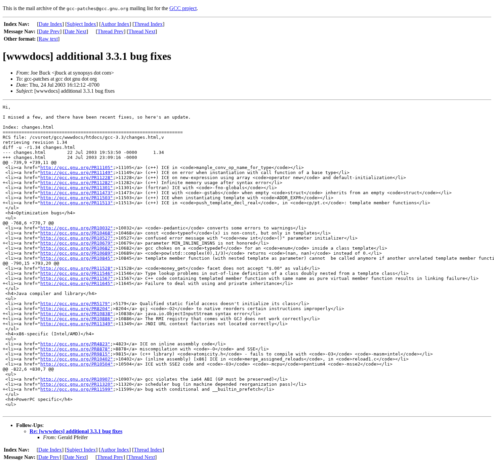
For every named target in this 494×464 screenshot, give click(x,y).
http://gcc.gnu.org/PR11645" (76, 283)
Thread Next (141, 31)
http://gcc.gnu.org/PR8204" (75, 308)
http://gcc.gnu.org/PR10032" (76, 227)
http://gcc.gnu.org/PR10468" (76, 233)
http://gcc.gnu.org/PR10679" (76, 243)
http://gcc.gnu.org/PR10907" (76, 379)
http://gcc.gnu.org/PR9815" (75, 353)
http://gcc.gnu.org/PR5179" (75, 303)
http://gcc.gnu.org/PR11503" (76, 197)
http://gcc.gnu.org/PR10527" (76, 238)
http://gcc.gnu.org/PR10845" (76, 258)
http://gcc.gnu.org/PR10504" (76, 364)
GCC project (183, 8)
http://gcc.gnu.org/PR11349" (76, 323)
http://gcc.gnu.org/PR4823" (75, 343)
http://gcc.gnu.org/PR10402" (76, 359)
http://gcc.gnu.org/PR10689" (76, 253)
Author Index (115, 24)
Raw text (48, 39)
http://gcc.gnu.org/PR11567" (76, 278)
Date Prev (49, 31)
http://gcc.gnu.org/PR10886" (76, 318)
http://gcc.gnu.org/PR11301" (76, 187)
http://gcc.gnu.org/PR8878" (75, 348)
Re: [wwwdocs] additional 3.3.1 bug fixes (76, 431)
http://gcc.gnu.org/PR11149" (76, 172)
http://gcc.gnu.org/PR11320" (76, 384)
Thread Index (148, 24)
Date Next (75, 31)
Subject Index (81, 24)
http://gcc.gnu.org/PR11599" (76, 389)
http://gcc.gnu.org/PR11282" (76, 182)
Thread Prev (110, 31)
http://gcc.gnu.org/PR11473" (76, 192)
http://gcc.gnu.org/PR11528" (76, 268)
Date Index (50, 24)
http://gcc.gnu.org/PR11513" (76, 202)
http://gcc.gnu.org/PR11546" (76, 273)
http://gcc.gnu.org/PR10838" (76, 313)
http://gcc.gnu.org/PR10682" (76, 248)
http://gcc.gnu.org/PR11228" (76, 177)
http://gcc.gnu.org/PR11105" (76, 167)
